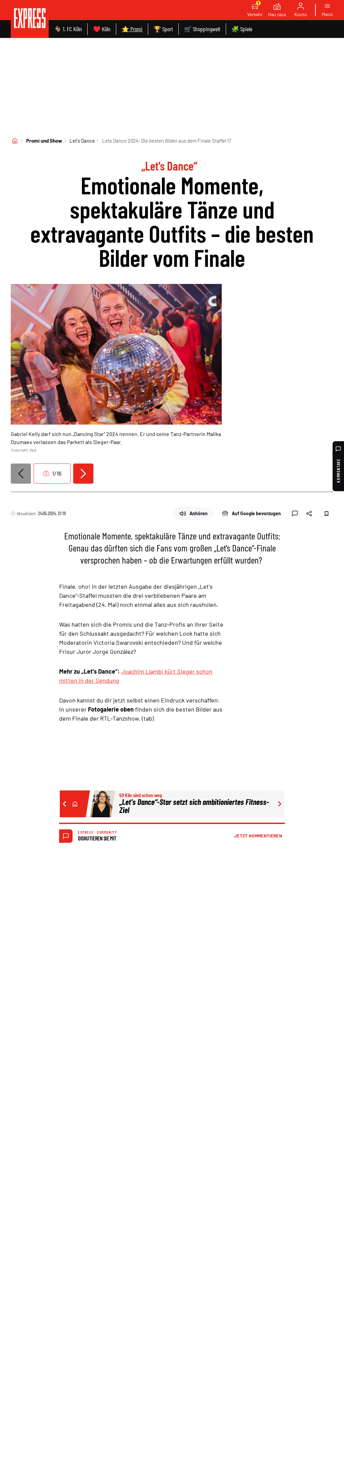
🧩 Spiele (241, 29)
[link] (30, 19)
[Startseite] (15, 141)
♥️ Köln (102, 29)
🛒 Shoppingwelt (202, 29)
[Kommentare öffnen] (295, 513)
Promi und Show (44, 141)
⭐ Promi (132, 29)
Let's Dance (82, 141)
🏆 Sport (163, 29)
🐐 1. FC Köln (68, 29)
